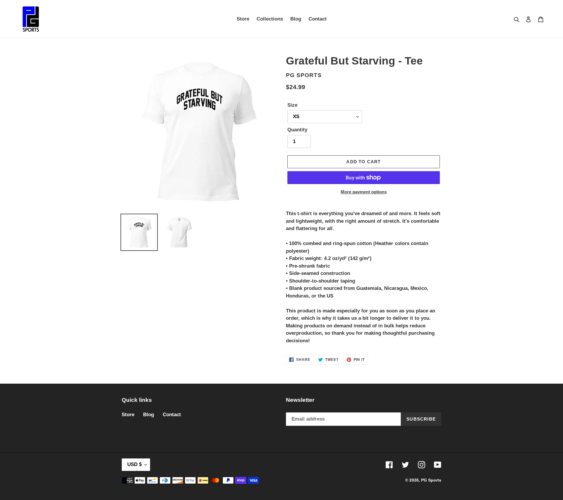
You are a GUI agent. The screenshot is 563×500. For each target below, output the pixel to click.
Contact (172, 414)
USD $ (134, 464)
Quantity (297, 129)
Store (128, 414)
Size (292, 105)
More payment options (364, 191)
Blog (148, 414)
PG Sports (431, 480)
